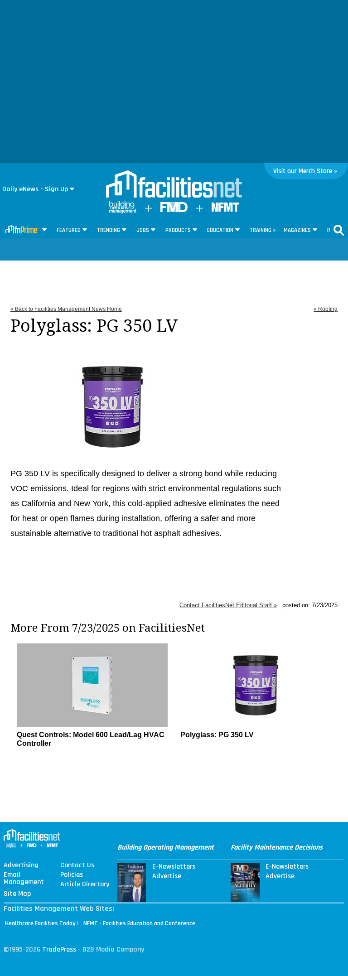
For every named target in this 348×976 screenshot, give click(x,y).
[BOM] (122, 211)
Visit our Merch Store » (305, 171)
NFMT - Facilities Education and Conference (139, 923)
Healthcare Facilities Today (40, 923)
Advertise (166, 876)
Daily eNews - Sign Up (35, 189)
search (339, 230)
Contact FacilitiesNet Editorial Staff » (228, 605)
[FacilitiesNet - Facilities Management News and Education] (174, 184)
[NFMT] (225, 209)
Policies (71, 875)
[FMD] (174, 210)
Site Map (17, 894)
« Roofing (326, 309)
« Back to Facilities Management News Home (66, 309)
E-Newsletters (173, 866)
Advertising (21, 865)
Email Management (24, 878)
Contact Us (77, 865)
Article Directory (84, 884)
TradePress (59, 949)
